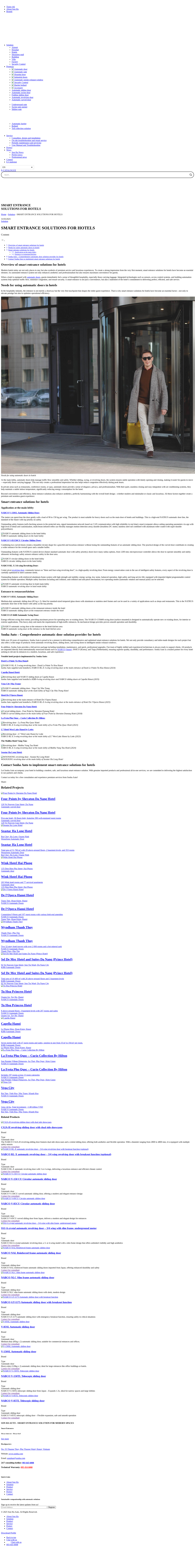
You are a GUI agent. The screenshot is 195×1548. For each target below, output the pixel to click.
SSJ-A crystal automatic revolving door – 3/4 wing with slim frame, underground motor (49, 1228)
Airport (15, 47)
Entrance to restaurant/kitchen (25, 254)
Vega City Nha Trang (10, 684)
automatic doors (33, 277)
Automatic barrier (19, 124)
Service (9, 135)
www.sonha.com (15, 1454)
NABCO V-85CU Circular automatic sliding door (28, 1203)
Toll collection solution (21, 128)
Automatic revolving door (22, 97)
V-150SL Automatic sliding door (18, 1351)
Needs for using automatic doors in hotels (23, 248)
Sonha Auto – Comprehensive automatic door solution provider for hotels (35, 257)
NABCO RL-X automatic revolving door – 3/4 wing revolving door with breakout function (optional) (56, 1154)
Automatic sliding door (21, 90)
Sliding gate (17, 109)
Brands (9, 11)
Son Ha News (17, 152)
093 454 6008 (26, 1467)
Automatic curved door (21, 100)
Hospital (15, 50)
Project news (17, 155)
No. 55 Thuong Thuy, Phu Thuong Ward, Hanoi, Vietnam (25, 1449)
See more (5, 1439)
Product (9, 1487)
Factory (15, 62)
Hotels (14, 52)
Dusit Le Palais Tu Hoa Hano (14, 661)
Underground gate (19, 104)
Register (51, 1507)
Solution (9, 45)
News (8, 150)
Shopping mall (18, 54)
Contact (9, 159)
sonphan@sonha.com (16, 1458)
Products (10, 66)
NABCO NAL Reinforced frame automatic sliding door (31, 1253)
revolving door (18, 570)
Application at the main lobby (25, 252)
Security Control (18, 64)
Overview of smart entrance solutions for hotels (26, 245)
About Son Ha (12, 9)
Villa (14, 59)
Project (9, 147)
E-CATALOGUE (8, 170)
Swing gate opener (19, 107)
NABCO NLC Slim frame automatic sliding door (27, 1277)
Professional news (19, 157)
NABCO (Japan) (64, 649)
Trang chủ (10, 7)
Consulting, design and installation (26, 138)
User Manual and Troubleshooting (26, 145)
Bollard (15, 126)
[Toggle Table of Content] (3, 240)
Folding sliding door (20, 95)
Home (3, 214)
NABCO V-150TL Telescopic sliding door (23, 1376)
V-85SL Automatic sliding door (18, 1326)
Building (15, 57)
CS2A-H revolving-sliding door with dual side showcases (31, 1127)
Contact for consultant (10, 1147)
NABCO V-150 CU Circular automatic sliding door (29, 1179)
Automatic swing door (21, 92)
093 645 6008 (28, 1463)
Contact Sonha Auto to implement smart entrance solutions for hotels (34, 259)
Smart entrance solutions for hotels (21, 250)
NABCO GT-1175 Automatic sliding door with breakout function (36, 1302)
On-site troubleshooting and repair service (29, 140)
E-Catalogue (11, 162)
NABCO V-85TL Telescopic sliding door (23, 1400)
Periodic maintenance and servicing (26, 143)
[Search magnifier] (191, 175)
